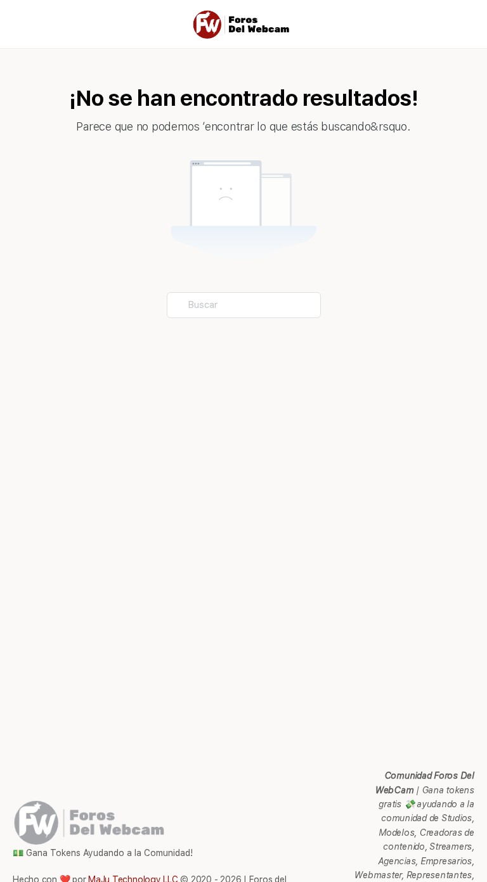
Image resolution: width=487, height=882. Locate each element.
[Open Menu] (20, 23)
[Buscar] (463, 24)
